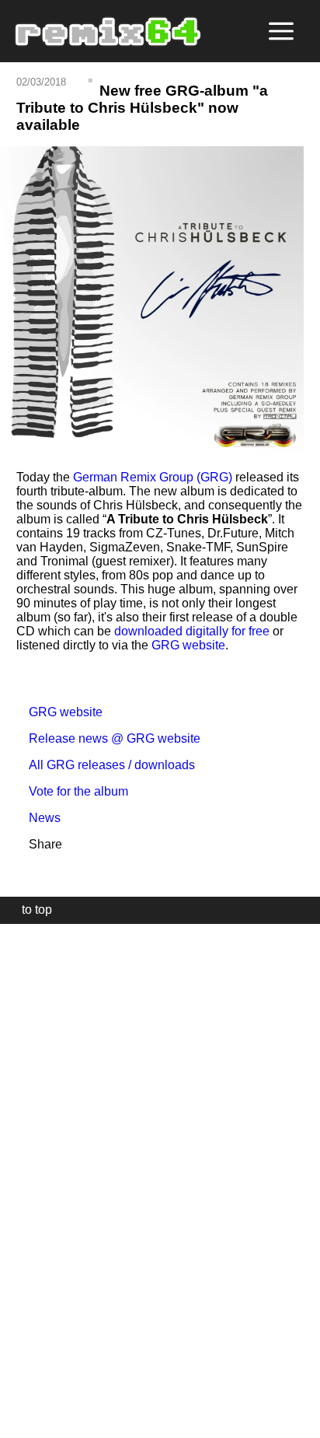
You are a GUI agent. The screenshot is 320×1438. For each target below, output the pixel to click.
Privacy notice (20, 1423)
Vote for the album (72, 791)
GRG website (188, 645)
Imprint (18, 1402)
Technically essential (31, 1179)
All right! (16, 1378)
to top (29, 909)
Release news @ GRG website (108, 738)
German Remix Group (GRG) (152, 477)
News (38, 817)
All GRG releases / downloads (105, 764)
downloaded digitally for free (192, 631)
